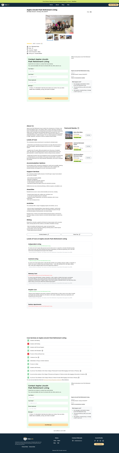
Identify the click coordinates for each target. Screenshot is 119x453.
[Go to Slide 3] (63, 37)
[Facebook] (95, 441)
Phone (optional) (32, 80)
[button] (59, 24)
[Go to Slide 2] (56, 37)
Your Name (31, 68)
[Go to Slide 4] (69, 37)
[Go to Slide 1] (50, 37)
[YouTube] (100, 441)
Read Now (74, 1)
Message (30, 85)
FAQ (58, 442)
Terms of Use (32, 446)
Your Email (31, 74)
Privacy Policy (25, 446)
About (58, 440)
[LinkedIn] (103, 441)
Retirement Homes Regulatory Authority (52, 379)
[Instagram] (97, 441)
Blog (55, 442)
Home (55, 440)
